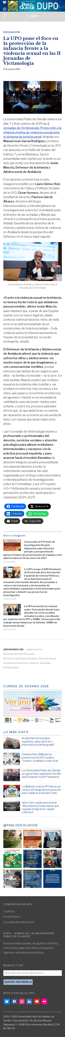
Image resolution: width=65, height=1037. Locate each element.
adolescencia (34, 649)
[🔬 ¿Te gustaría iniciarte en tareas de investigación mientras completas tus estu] (32, 879)
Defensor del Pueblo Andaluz (20, 658)
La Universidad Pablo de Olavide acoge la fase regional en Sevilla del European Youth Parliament (41, 773)
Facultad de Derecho (15, 663)
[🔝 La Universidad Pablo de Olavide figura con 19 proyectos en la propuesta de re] (12, 879)
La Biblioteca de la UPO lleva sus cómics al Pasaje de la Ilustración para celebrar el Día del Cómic (41, 789)
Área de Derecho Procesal (18, 653)
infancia (34, 663)
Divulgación (11, 32)
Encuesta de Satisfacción (18, 922)
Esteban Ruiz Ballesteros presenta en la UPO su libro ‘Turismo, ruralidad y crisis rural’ (40, 757)
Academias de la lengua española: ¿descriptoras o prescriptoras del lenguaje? (38, 741)
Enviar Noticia (11, 916)
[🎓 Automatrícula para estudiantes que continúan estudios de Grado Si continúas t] (32, 859)
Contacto (9, 911)
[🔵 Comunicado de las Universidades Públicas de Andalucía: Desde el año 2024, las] (52, 879)
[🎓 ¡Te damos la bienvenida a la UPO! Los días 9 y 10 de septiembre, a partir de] (12, 859)
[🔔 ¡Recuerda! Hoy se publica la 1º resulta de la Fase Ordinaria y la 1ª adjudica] (52, 859)
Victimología (11, 667)
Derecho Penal (47, 658)
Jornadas (45, 663)
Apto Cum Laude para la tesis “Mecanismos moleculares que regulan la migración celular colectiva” (40, 807)
